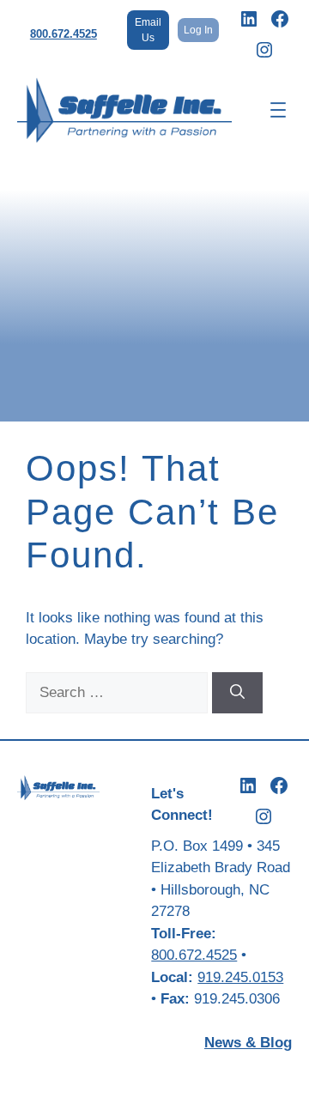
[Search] (237, 692)
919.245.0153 (240, 977)
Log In (198, 30)
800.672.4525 (63, 33)
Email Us (148, 30)
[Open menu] (278, 110)
